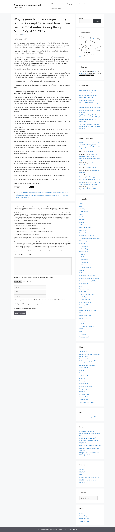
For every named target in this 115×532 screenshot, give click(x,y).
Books (83, 254)
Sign (80, 331)
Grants (81, 270)
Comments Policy (56, 8)
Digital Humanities (85, 227)
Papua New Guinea (85, 315)
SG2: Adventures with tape (87, 90)
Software (83, 265)
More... (81, 57)
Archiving (82, 209)
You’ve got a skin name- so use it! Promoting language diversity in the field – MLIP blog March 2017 (41, 195)
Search (81, 18)
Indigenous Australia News (87, 275)
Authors (85, 4)
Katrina (81, 182)
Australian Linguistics (87, 294)
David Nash (83, 179)
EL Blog (81, 370)
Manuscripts (84, 211)
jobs (80, 286)
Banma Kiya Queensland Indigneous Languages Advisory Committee (89, 361)
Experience (84, 246)
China (81, 214)
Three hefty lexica (94, 179)
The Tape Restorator (91, 167)
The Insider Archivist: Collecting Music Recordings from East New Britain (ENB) (89, 126)
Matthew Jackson (85, 143)
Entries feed (83, 516)
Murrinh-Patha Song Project (88, 480)
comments (82, 73)
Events (83, 321)
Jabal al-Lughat (84, 375)
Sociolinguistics (85, 299)
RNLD (81, 329)
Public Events (85, 259)
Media (81, 307)
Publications (84, 262)
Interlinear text (83, 283)
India (80, 273)
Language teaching (85, 289)
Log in (81, 513)
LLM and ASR (83, 305)
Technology (84, 249)
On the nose (89, 151)
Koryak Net (82, 443)
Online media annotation (87, 93)
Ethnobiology (83, 241)
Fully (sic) (82, 373)
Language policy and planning (90, 238)
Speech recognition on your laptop (90, 107)
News (82, 323)
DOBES (81, 474)
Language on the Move (86, 386)
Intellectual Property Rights (87, 281)
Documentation (84, 233)
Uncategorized (17, 194)
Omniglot (82, 391)
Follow (17, 187)
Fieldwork (31, 192)
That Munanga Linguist (86, 402)
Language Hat (83, 381)
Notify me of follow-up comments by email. (28, 304)
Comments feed (84, 518)
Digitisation (82, 230)
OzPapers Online (84, 394)
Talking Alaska (83, 399)
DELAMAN (82, 472)
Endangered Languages (21, 192)
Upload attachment (34, 277)
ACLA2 (81, 469)
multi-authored (92, 39)
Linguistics (54, 192)
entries (95, 71)
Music (81, 313)
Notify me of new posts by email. (25, 308)
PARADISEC (83, 318)
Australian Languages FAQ (87, 417)
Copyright (82, 219)
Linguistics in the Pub (63, 192)
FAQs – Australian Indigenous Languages (62, 4)
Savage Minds (83, 397)
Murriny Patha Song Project (88, 310)
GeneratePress (73, 529)
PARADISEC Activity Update (22, 197)
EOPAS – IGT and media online (89, 477)
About (78, 4)
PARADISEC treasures (87, 326)
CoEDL (81, 217)
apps (80, 206)
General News (83, 251)
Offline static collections (86, 100)
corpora (81, 222)
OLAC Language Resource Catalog (90, 445)
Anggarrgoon (83, 351)
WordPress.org (84, 521)
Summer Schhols (86, 267)
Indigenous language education (42, 192)
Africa (81, 203)
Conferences (85, 257)
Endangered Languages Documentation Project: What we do (89, 433)
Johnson (82, 378)
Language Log (83, 383)
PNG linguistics (85, 297)
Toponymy (82, 334)
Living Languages (84, 389)
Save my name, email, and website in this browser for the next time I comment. (40, 300)
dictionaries (83, 225)
